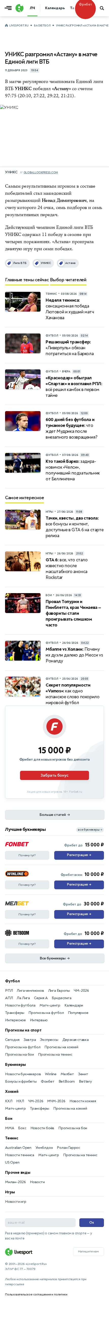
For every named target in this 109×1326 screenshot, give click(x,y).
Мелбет (67, 1074)
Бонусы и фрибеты (21, 1081)
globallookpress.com (41, 172)
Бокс (22, 1128)
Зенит (83, 1074)
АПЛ (9, 998)
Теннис (11, 1138)
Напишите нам (88, 1251)
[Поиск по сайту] (102, 8)
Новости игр (15, 1201)
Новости (37, 1182)
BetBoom (67, 1081)
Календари (73, 1005)
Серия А (41, 998)
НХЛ (20, 1101)
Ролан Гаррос (68, 1147)
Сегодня (12, 1039)
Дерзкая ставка (75, 1039)
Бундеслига (61, 998)
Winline (51, 1074)
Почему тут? (27, 855)
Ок (91, 1222)
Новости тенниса (19, 1155)
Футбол (12, 981)
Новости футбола (20, 1005)
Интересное (15, 1020)
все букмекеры (90, 830)
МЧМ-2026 (56, 1101)
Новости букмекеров (23, 1074)
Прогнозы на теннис (55, 1054)
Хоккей (12, 1091)
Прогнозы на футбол (46, 1012)
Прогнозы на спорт (23, 1030)
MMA (9, 1128)
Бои (8, 1118)
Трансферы (14, 1012)
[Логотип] (19, 8)
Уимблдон (44, 1147)
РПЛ (9, 990)
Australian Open (18, 1147)
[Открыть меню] (9, 8)
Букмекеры (15, 1064)
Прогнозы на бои (19, 1054)
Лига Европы (59, 990)
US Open (12, 1162)
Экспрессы (49, 1039)
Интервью (38, 1020)
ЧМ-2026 (81, 990)
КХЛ (8, 1101)
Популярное (78, 1012)
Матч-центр (50, 1005)
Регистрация (79, 855)
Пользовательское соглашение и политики (36, 1294)
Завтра (30, 1039)
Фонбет (48, 1081)
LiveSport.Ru (18, 25)
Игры (10, 1192)
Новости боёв (42, 1128)
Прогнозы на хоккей (61, 1047)
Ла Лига (23, 998)
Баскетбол (42, 25)
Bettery (85, 1081)
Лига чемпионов (30, 990)
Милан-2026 (15, 1182)
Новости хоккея (82, 1101)
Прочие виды (17, 1172)
